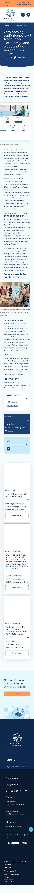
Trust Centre (8, 868)
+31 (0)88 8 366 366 (12, 811)
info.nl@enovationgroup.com (17, 428)
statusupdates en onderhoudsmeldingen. (23, 3)
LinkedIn (10, 431)
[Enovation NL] (17, 740)
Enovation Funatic (12, 406)
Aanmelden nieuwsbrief (13, 826)
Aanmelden (17, 694)
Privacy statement (10, 871)
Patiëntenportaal (12, 402)
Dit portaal (14, 164)
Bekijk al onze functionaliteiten (16, 767)
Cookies (6, 878)
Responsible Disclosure (11, 874)
